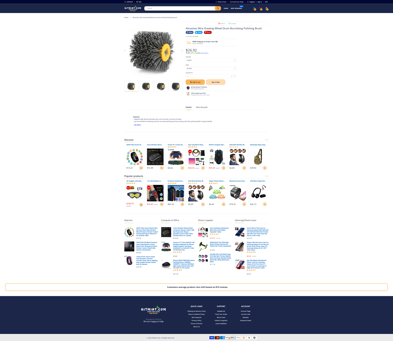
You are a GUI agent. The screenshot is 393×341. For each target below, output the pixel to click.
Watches (128, 220)
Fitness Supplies (205, 220)
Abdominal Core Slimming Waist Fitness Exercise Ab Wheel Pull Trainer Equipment (220, 244)
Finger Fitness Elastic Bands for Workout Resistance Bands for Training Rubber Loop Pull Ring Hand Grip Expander (217, 181)
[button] (172, 147)
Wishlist (222, 23)
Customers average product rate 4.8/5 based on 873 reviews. (197, 287)
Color (188, 57)
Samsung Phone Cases (245, 220)
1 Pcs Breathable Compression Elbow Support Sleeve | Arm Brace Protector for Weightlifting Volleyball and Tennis (155, 181)
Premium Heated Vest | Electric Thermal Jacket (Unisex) (176, 181)
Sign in (260, 2)
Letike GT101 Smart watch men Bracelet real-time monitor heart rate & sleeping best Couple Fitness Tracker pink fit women (146, 260)
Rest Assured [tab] (201, 107)
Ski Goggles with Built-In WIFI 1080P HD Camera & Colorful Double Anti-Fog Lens (134, 181)
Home (126, 17)
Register (252, 2)
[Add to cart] (141, 205)
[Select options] (141, 168)
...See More (137, 125)
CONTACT (130, 2)
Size (187, 65)
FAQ (140, 2)
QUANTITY (189, 73)
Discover (129, 139)
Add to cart (196, 82)
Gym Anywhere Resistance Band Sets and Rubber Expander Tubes (196, 145)
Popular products (133, 176)
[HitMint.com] (132, 8)
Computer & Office (170, 220)
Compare (233, 23)
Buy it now (216, 82)
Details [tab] (189, 107)
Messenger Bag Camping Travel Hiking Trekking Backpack (258, 145)
